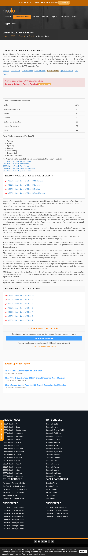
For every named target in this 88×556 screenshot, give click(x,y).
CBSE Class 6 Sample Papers (13, 523)
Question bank (27, 71)
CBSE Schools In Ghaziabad (13, 436)
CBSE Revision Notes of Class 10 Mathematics (25, 181)
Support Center (10, 24)
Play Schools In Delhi (10, 495)
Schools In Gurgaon (53, 439)
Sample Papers (39, 71)
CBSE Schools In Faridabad (13, 433)
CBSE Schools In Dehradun (13, 476)
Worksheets (15, 71)
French (31, 36)
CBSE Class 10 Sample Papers (57, 510)
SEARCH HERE (45, 84)
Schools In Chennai (53, 458)
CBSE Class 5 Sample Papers (13, 519)
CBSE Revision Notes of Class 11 (20, 300)
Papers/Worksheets (22, 17)
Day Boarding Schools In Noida (14, 486)
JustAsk (36, 17)
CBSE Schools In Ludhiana (12, 473)
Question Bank (51, 483)
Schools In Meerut (52, 464)
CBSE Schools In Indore (11, 470)
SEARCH (64, 3)
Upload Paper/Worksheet (44, 338)
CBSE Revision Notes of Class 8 (20, 308)
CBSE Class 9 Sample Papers (56, 507)
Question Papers (66, 71)
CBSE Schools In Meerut (12, 464)
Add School (64, 17)
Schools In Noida (52, 427)
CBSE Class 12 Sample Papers (57, 516)
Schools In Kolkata (53, 455)
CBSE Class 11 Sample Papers (57, 513)
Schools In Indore (52, 470)
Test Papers (50, 495)
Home (5, 36)
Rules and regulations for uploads (44, 347)
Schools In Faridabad (53, 433)
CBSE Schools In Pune (11, 445)
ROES (74, 17)
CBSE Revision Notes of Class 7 (20, 312)
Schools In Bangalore (54, 448)
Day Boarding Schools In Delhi (14, 498)
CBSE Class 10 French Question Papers (17, 171)
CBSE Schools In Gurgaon (12, 439)
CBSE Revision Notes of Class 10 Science (23, 185)
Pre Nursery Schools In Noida (14, 483)
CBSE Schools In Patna (11, 461)
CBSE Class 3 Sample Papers (13, 513)
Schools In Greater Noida (55, 430)
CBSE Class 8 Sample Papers (13, 529)
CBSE (13, 36)
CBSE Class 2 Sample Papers (13, 510)
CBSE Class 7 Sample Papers (13, 526)
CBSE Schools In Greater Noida (14, 430)
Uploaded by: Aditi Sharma (14, 373)
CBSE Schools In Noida (11, 427)
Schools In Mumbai (53, 442)
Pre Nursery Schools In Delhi (13, 492)
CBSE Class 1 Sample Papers (13, 507)
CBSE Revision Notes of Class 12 (20, 296)
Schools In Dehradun (53, 476)
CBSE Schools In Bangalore (13, 448)
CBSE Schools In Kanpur (12, 467)
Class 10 (22, 36)
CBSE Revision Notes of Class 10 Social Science (26, 193)
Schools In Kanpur (52, 467)
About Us (7, 17)
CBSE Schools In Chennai (12, 458)
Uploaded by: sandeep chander (15, 380)
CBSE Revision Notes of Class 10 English (23, 189)
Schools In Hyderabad (54, 452)
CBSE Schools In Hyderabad (13, 452)
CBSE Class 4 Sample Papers (13, 516)
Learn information (39, 554)
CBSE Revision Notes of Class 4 (20, 320)
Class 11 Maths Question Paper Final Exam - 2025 (23, 371)
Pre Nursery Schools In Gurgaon (15, 489)
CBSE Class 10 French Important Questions (19, 168)
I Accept (83, 551)
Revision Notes (53, 71)
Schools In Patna (52, 461)
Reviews (45, 17)
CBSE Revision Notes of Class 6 (20, 316)
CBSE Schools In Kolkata (12, 455)
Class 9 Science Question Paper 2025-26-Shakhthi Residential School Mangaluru (35, 385)
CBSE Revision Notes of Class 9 (20, 304)
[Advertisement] (44, 92)
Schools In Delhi (52, 424)
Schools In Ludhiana (53, 473)
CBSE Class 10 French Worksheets (16, 164)
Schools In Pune (52, 445)
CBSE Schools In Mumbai (12, 442)
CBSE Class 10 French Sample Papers (17, 161)
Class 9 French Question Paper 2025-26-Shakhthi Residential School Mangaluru (35, 378)
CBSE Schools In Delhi (11, 424)
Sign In (54, 17)
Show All (6, 71)
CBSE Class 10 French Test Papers (16, 166)
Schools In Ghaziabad (54, 436)
